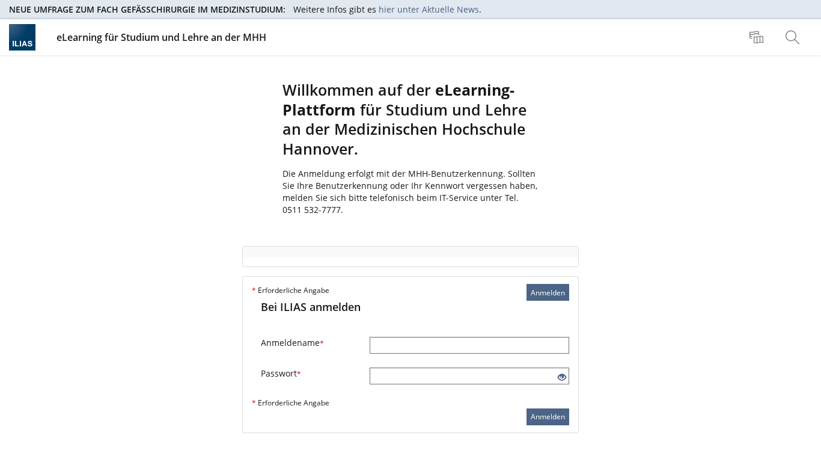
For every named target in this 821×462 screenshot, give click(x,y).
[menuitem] (758, 37)
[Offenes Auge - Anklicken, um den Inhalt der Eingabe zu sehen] (562, 377)
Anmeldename (292, 342)
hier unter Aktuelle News (429, 9)
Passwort (281, 373)
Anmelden (548, 293)
